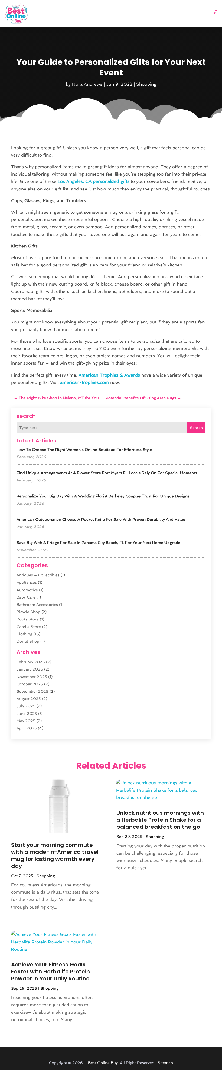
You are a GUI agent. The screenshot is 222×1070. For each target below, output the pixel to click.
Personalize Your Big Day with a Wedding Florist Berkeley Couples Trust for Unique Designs (103, 496)
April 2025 (27, 728)
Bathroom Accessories (37, 604)
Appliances (27, 582)
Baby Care (26, 597)
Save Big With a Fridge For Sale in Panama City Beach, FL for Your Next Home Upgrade (98, 542)
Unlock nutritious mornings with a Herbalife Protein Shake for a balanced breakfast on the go (160, 820)
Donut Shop (28, 641)
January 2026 (30, 669)
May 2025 (26, 721)
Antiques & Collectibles (38, 575)
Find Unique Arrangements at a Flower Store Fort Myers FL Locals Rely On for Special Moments (107, 473)
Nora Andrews (87, 84)
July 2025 (26, 706)
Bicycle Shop (28, 612)
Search (196, 427)
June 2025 (27, 713)
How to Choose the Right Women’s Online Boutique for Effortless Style (84, 449)
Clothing (24, 634)
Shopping (146, 84)
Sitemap (165, 1063)
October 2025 (30, 684)
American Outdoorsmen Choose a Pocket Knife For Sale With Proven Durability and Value (101, 519)
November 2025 (32, 677)
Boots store (28, 619)
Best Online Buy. (103, 1063)
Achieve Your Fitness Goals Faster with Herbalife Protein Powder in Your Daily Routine (50, 971)
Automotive (27, 590)
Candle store (29, 627)
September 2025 (32, 691)
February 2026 (31, 662)
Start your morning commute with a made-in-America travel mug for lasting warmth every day (55, 855)
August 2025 (29, 698)
